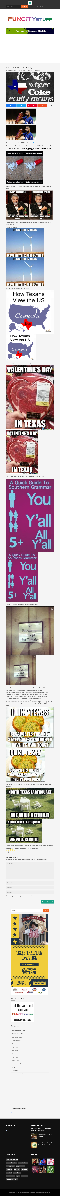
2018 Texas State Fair (18, 1030)
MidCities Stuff (16, 1064)
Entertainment (16, 1044)
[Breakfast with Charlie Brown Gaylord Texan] (35, 1162)
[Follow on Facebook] (38, 6)
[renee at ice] (42, 1162)
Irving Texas (15, 1060)
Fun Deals (15, 1047)
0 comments (37, 70)
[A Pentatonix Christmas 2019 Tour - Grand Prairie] (35, 1169)
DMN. (34, 143)
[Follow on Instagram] (43, 6)
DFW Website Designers (43, 1192)
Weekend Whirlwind (18, 1074)
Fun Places (15, 1054)
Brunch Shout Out (17, 1033)
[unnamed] (50, 1162)
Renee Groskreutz (13, 70)
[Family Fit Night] (50, 1169)
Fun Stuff (29, 70)
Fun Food (15, 1050)
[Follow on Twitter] (40, 6)
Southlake (15, 1070)
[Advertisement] (30, 51)
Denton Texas (16, 1040)
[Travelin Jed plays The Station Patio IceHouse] (42, 1169)
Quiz (13, 1067)
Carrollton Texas (17, 1037)
